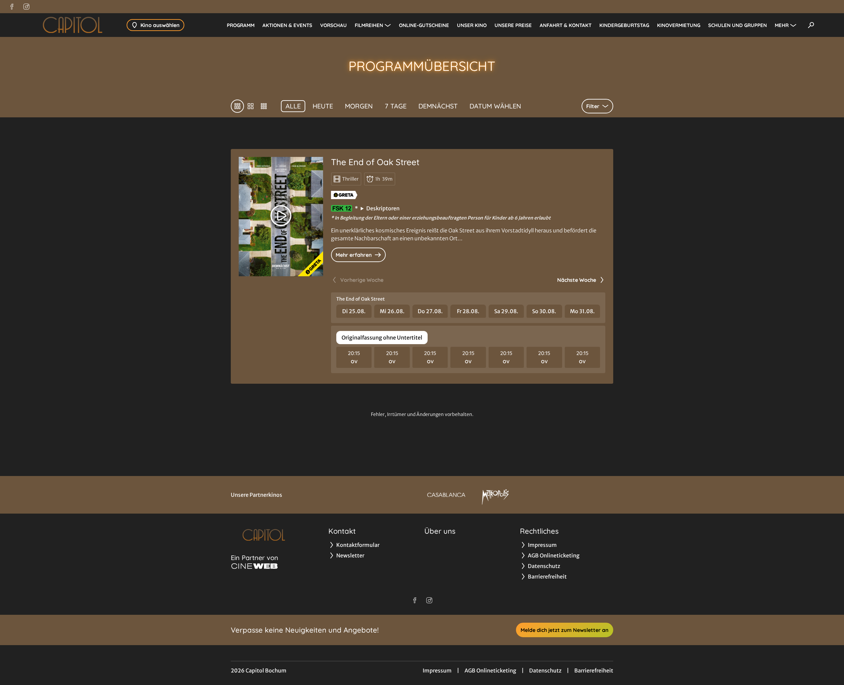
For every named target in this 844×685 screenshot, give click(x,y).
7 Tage (396, 106)
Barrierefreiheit (593, 670)
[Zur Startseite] (72, 25)
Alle (293, 106)
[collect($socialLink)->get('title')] (11, 6)
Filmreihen (369, 25)
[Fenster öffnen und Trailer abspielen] (280, 215)
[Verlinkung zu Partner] (446, 495)
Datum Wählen (495, 106)
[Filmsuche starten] (811, 25)
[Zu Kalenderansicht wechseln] (250, 106)
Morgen (359, 106)
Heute (323, 106)
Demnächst (438, 106)
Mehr (782, 25)
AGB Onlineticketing (490, 670)
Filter (592, 106)
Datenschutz (545, 670)
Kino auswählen (160, 25)
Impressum (437, 670)
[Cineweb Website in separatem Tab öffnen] (254, 566)
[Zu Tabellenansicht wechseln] (237, 106)
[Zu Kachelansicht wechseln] (263, 106)
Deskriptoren (383, 208)
